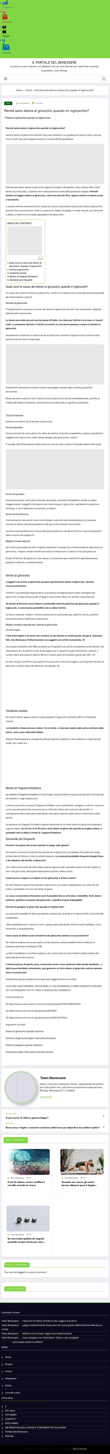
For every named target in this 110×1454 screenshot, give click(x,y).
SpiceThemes (80, 1448)
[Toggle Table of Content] (39, 258)
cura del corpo (12, 1392)
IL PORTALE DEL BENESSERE (54, 62)
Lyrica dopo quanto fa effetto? (27, 1342)
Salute (8, 103)
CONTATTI (10, 1419)
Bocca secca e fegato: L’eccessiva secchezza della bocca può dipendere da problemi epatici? (53, 1127)
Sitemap (9, 1436)
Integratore (10, 1378)
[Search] (104, 79)
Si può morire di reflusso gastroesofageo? (27, 1117)
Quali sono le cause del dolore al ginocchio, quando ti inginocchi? (25, 264)
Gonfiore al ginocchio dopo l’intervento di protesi (31, 1038)
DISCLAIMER (11, 1423)
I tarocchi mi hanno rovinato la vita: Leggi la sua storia (49, 1320)
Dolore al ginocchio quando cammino (25, 1031)
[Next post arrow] (103, 1127)
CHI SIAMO (10, 1414)
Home (8, 1357)
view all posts (46, 1097)
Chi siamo (10, 1410)
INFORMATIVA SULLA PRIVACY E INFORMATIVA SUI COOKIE (35, 1427)
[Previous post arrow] (103, 1116)
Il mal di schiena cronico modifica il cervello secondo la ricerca (26, 1184)
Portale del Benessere (16, 1431)
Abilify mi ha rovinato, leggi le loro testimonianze (47, 1333)
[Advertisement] (55, 164)
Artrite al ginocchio (19, 269)
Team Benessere (24, 103)
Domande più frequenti (21, 280)
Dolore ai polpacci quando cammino (24, 1045)
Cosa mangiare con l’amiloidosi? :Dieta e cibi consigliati (50, 1337)
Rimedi (8, 1364)
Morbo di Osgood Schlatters (24, 276)
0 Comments (39, 103)
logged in (22, 1272)
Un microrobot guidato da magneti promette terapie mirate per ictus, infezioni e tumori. (26, 1240)
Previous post (11, 1114)
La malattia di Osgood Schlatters (22, 794)
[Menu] (5, 79)
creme (8, 1371)
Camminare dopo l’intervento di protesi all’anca (30, 1052)
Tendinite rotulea (18, 273)
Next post (9, 1123)
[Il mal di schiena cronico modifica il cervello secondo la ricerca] (28, 1161)
